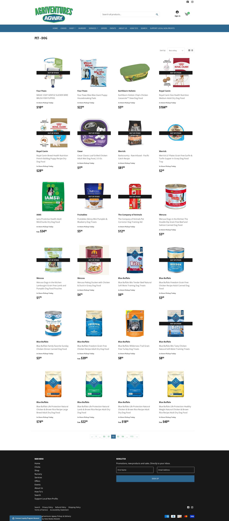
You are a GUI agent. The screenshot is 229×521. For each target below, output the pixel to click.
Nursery (82, 28)
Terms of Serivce (41, 510)
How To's (134, 28)
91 (109, 436)
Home (55, 28)
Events (113, 28)
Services (93, 28)
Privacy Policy (47, 507)
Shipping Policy (74, 507)
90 (104, 436)
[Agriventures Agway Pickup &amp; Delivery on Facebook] (188, 2)
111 (131, 436)
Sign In (177, 16)
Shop (71, 28)
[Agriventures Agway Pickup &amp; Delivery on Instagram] (192, 2)
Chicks (63, 28)
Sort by (162, 50)
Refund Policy (60, 507)
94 (123, 436)
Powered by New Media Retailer (47, 519)
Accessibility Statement (59, 510)
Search (144, 28)
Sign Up (155, 478)
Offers (104, 28)
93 (118, 436)
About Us (123, 28)
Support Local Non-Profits (162, 28)
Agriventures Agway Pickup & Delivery (56, 516)
